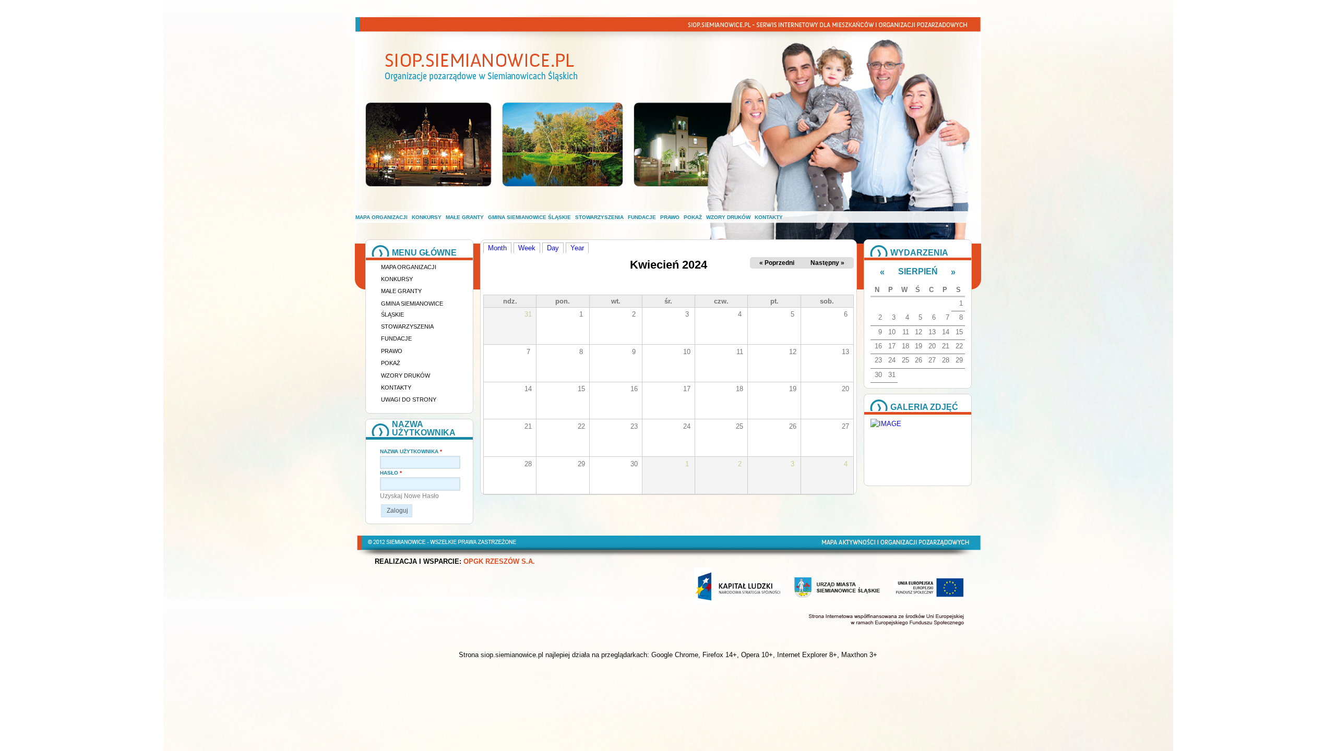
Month (499, 248)
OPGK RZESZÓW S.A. (499, 561)
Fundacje (642, 217)
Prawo (669, 217)
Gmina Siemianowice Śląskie (529, 217)
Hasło (391, 473)
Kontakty (769, 217)
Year (577, 248)
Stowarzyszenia (599, 217)
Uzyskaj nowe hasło (409, 496)
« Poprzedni (776, 263)
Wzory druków (728, 217)
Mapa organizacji (381, 217)
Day (553, 248)
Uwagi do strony (408, 399)
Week (526, 248)
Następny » (827, 263)
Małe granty (465, 217)
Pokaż (693, 217)
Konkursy (427, 217)
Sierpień (918, 271)
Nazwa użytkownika (411, 451)
